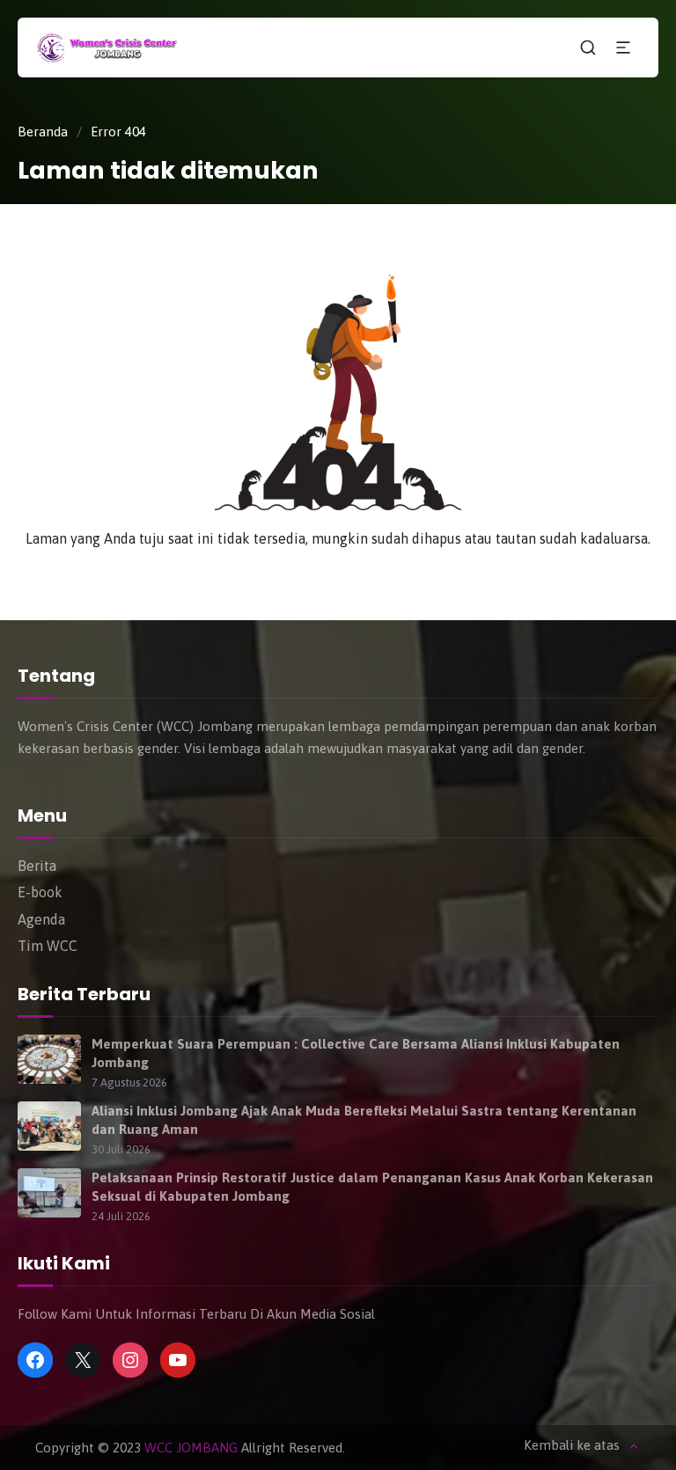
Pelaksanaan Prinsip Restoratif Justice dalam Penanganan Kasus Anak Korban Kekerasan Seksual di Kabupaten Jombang (372, 1186)
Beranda (43, 131)
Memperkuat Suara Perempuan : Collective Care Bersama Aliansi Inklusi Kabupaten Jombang (356, 1053)
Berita (37, 866)
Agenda (41, 919)
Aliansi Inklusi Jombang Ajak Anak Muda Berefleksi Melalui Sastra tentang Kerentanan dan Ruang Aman (364, 1120)
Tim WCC (47, 946)
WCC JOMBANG (191, 1447)
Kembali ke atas (572, 1445)
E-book (40, 892)
